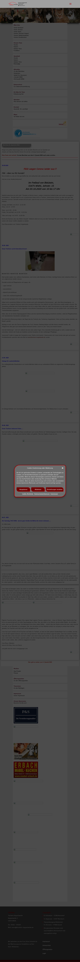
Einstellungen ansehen (54, 489)
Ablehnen (38, 489)
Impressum (54, 494)
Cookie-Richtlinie (27, 494)
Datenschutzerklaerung (42, 494)
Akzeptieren (23, 489)
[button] (63, 468)
